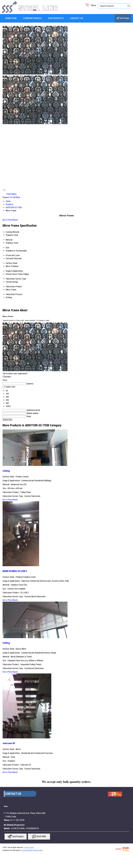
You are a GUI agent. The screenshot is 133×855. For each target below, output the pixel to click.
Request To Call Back (11, 197)
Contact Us (76, 18)
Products (9, 204)
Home (8, 201)
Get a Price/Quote (10, 220)
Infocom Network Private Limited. (32, 850)
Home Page (11, 18)
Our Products (56, 18)
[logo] (30, 12)
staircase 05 (9, 743)
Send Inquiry (124, 18)
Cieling (6, 470)
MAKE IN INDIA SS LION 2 (15, 571)
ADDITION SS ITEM (14, 207)
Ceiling (6, 643)
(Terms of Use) (29, 847)
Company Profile (32, 18)
